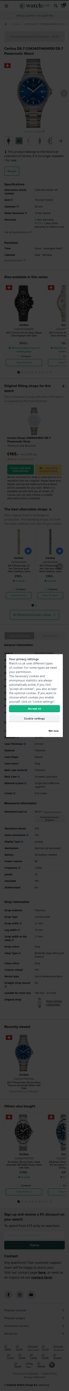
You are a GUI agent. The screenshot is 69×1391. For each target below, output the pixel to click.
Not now (54, 731)
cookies (18, 668)
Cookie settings (34, 718)
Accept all (34, 709)
